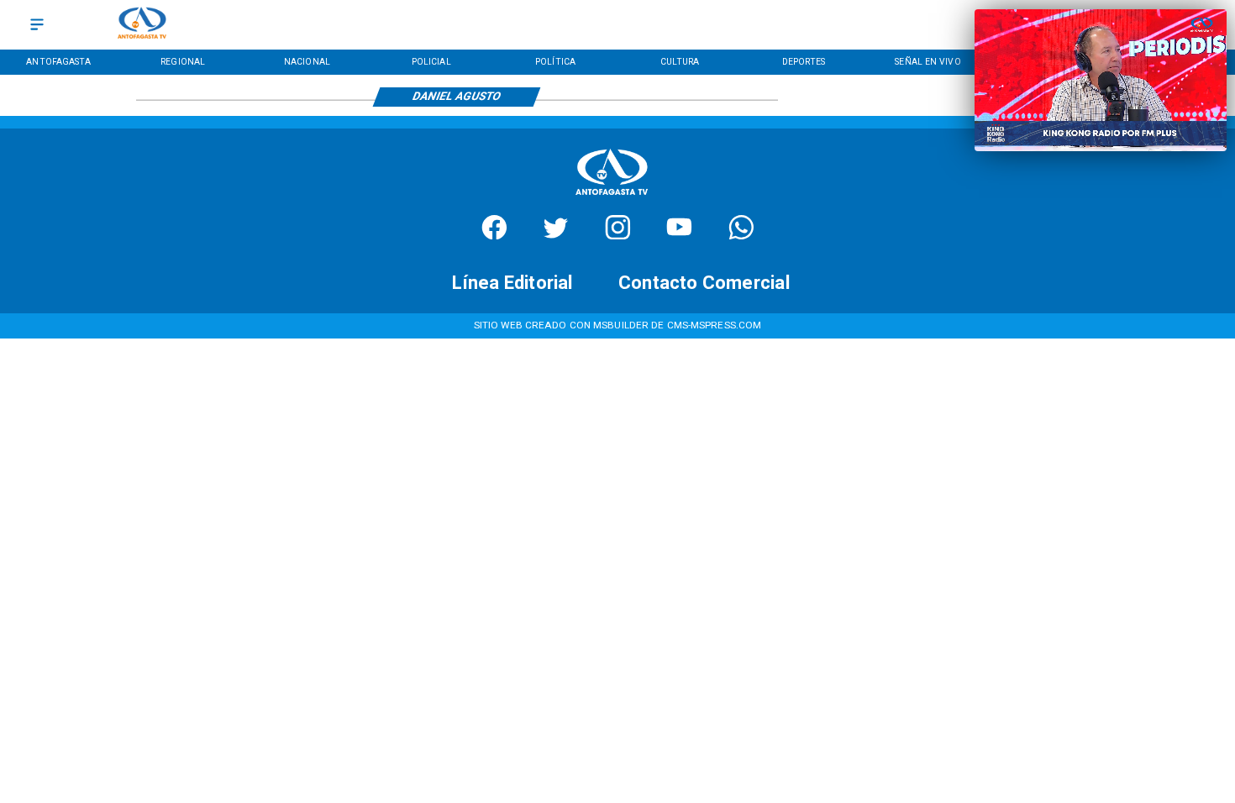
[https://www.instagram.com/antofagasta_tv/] (618, 235)
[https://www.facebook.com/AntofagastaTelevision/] (494, 235)
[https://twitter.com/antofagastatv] (556, 235)
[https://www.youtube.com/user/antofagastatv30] (679, 235)
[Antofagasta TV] (36, 25)
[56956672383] (741, 235)
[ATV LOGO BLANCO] (611, 198)
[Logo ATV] (142, 25)
